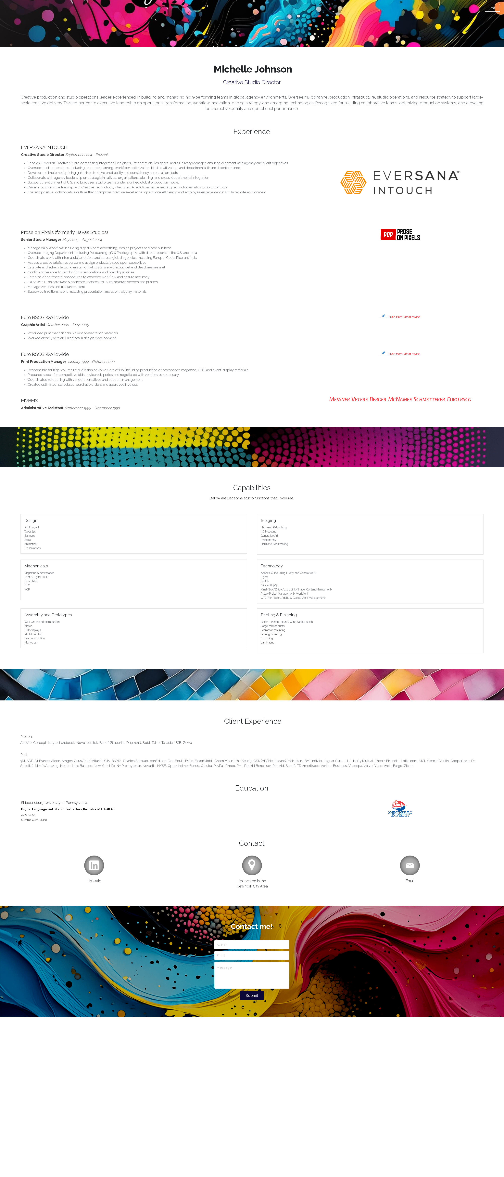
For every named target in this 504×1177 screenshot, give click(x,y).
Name (221, 944)
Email (492, 8)
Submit (252, 995)
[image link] (400, 234)
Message (224, 967)
